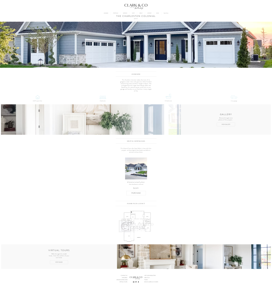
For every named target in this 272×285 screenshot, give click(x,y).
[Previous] (8, 45)
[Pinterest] (136, 282)
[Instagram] (134, 282)
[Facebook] (138, 282)
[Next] (264, 45)
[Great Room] (135, 64)
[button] (136, 193)
